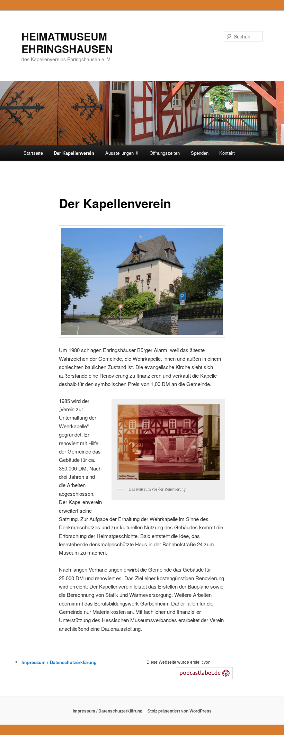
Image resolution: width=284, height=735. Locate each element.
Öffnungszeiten (165, 153)
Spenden (199, 153)
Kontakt (227, 153)
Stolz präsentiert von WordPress (180, 711)
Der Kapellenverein (74, 153)
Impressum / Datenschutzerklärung (59, 662)
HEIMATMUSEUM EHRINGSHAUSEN (67, 42)
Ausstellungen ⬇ (122, 153)
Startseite (33, 153)
